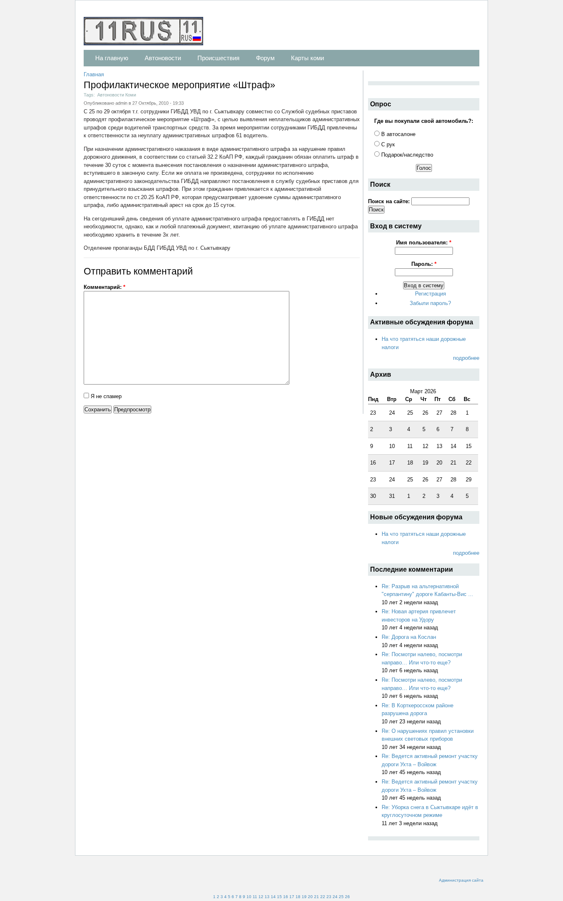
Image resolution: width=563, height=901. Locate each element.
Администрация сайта (461, 880)
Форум (265, 57)
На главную (111, 57)
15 (279, 896)
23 (328, 896)
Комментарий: (104, 287)
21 (316, 896)
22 (322, 896)
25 (341, 896)
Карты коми (307, 57)
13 (267, 896)
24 (335, 896)
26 (347, 896)
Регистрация (430, 294)
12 (260, 896)
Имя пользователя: (423, 242)
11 (255, 896)
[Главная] (147, 32)
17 (291, 896)
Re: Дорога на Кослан (409, 637)
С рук (387, 144)
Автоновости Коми (116, 94)
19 (304, 896)
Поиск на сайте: (389, 201)
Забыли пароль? (430, 303)
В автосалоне (397, 134)
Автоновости (163, 57)
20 (310, 896)
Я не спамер (105, 396)
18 (298, 896)
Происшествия (218, 57)
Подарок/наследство (406, 155)
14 (273, 896)
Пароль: (423, 264)
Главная (94, 74)
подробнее (466, 358)
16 (285, 896)
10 (248, 896)
